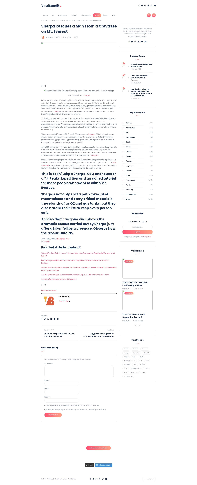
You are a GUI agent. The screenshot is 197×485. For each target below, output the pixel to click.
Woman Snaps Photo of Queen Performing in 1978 (59, 335)
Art (53, 15)
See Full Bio (63, 301)
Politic (128, 185)
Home (45, 15)
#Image (126, 353)
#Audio (126, 349)
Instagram (87, 95)
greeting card (135, 368)
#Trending (127, 360)
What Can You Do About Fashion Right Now (135, 284)
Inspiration (130, 166)
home (125, 372)
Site (67, 239)
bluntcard (127, 364)
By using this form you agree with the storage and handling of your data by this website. (76, 410)
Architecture (62, 15)
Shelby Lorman (128, 376)
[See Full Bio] (69, 301)
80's (140, 360)
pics (143, 372)
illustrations (134, 372)
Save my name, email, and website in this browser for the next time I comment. (72, 405)
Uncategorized (131, 194)
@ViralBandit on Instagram (98, 448)
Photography (86, 15)
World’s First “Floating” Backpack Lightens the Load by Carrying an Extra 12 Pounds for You (141, 92)
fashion (142, 364)
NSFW (114, 15)
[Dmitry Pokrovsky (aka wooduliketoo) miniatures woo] (113, 454)
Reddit (46, 242)
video (56, 111)
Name (47, 380)
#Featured (145, 349)
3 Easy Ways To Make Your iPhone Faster (141, 65)
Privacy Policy (147, 236)
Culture (129, 151)
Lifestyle (129, 171)
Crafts (128, 142)
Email (46, 389)
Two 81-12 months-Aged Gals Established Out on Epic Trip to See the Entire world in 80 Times (75, 275)
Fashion (129, 161)
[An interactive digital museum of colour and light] (84, 437)
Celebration (130, 137)
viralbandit (49, 37)
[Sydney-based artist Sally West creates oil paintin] (142, 454)
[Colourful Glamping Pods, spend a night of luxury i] (142, 437)
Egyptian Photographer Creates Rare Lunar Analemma (98, 335)
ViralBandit (51, 5)
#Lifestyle (146, 353)
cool (135, 364)
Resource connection (48, 290)
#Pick (134, 357)
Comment (48, 364)
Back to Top (150, 479)
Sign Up (137, 232)
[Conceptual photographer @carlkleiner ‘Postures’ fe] (113, 437)
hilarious (145, 368)
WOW (97, 15)
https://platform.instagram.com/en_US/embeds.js (59, 279)
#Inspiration (136, 353)
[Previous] (135, 325)
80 (134, 360)
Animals (74, 15)
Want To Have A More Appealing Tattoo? (133, 316)
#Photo (126, 357)
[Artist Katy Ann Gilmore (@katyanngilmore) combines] (55, 437)
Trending (129, 190)
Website (47, 397)
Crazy (105, 15)
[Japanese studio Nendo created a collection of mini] (55, 454)
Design (128, 156)
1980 (147, 360)
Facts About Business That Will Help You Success (139, 78)
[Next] (139, 325)
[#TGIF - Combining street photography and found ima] (84, 454)
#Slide (141, 357)
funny (125, 368)
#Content (135, 349)
